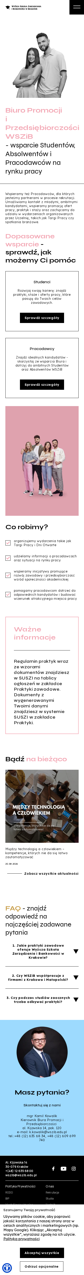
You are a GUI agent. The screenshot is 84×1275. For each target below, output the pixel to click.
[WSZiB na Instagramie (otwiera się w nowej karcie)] (74, 1169)
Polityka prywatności (21, 1239)
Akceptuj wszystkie (42, 1253)
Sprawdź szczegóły (42, 318)
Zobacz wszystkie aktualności (51, 873)
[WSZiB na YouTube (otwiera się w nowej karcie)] (63, 1169)
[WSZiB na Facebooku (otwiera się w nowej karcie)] (53, 1169)
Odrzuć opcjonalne (42, 1267)
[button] (7, 1268)
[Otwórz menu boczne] (76, 7)
